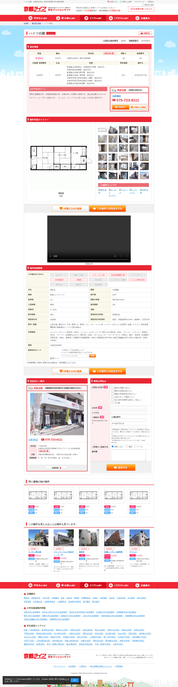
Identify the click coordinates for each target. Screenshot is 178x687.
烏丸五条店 (141, 598)
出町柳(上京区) (145, 633)
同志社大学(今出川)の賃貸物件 (54, 612)
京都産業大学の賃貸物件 (126, 612)
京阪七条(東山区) (72, 641)
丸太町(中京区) (124, 637)
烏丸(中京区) (82, 637)
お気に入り (114, 2)
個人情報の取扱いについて (101, 666)
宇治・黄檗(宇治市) (103, 644)
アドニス (133, 552)
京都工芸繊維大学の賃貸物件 (36, 619)
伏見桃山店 (37, 602)
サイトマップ (139, 2)
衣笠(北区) (99, 633)
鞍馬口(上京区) (62, 630)
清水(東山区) (57, 641)
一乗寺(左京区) (74, 633)
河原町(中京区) (69, 637)
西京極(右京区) (111, 641)
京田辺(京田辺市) (86, 644)
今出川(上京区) (30, 637)
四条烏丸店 (35, 598)
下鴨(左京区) (29, 633)
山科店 (69, 598)
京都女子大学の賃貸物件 (71, 616)
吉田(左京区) (139, 630)
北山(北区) (122, 633)
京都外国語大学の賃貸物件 (112, 616)
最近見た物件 (149, 5)
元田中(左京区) (113, 630)
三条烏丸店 (121, 598)
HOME (26, 23)
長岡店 (76, 598)
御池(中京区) (55, 637)
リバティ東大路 (34, 552)
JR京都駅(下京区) (139, 637)
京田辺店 (27, 602)
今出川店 (46, 598)
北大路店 (131, 598)
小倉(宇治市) (118, 644)
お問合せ (151, 2)
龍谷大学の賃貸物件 (32, 616)
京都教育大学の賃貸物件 (60, 619)
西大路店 (95, 602)
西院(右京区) (98, 641)
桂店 (63, 598)
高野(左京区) (87, 633)
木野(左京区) (75, 630)
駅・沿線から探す (66, 18)
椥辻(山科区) (100, 630)
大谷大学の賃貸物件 (91, 616)
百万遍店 (86, 602)
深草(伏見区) (125, 641)
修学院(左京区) (48, 630)
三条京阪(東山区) (43, 641)
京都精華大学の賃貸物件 (135, 616)
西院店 (26, 598)
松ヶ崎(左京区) (60, 633)
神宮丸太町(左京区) (44, 633)
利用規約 (119, 666)
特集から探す (118, 18)
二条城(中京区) (95, 637)
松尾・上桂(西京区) (32, 630)
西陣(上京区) (43, 637)
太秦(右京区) (86, 641)
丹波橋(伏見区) (138, 641)
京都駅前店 (85, 598)
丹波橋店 (55, 598)
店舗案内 (142, 18)
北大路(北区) (110, 633)
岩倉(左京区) (126, 630)
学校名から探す (38, 18)
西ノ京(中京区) (110, 637)
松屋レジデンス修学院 (113, 552)
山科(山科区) (87, 630)
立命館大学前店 (74, 602)
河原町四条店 (49, 602)
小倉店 (95, 598)
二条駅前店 (61, 602)
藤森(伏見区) (29, 644)
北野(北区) (132, 633)
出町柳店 (116, 96)
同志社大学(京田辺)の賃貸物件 (81, 612)
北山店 (112, 598)
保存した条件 (127, 2)
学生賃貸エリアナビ (36, 626)
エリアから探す (93, 18)
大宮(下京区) (29, 641)
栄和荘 (81, 552)
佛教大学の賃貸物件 (50, 616)
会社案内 (72, 666)
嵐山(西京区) (71, 644)
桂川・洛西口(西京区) (56, 644)
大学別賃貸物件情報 (36, 608)
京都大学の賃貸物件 (32, 612)
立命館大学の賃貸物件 (105, 612)
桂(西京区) (40, 644)
